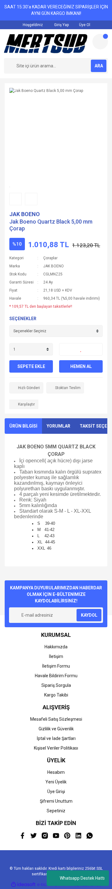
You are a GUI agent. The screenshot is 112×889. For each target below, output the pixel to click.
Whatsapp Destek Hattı (82, 878)
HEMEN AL (81, 366)
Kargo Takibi (56, 694)
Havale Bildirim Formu (56, 675)
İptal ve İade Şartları (56, 738)
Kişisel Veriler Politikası (56, 748)
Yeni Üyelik (56, 781)
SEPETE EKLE (31, 366)
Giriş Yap (61, 25)
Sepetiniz (56, 810)
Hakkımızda (56, 646)
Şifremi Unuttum (56, 801)
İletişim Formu (56, 666)
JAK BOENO (24, 214)
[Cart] (100, 41)
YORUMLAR (58, 426)
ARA (99, 65)
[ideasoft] (23, 885)
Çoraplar (50, 258)
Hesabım (56, 772)
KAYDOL (89, 615)
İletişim (56, 656)
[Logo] (45, 43)
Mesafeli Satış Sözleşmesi (56, 719)
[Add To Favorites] (81, 349)
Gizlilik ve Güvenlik (56, 728)
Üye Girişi (56, 791)
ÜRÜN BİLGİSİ (23, 426)
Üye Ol (84, 25)
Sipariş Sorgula (56, 685)
